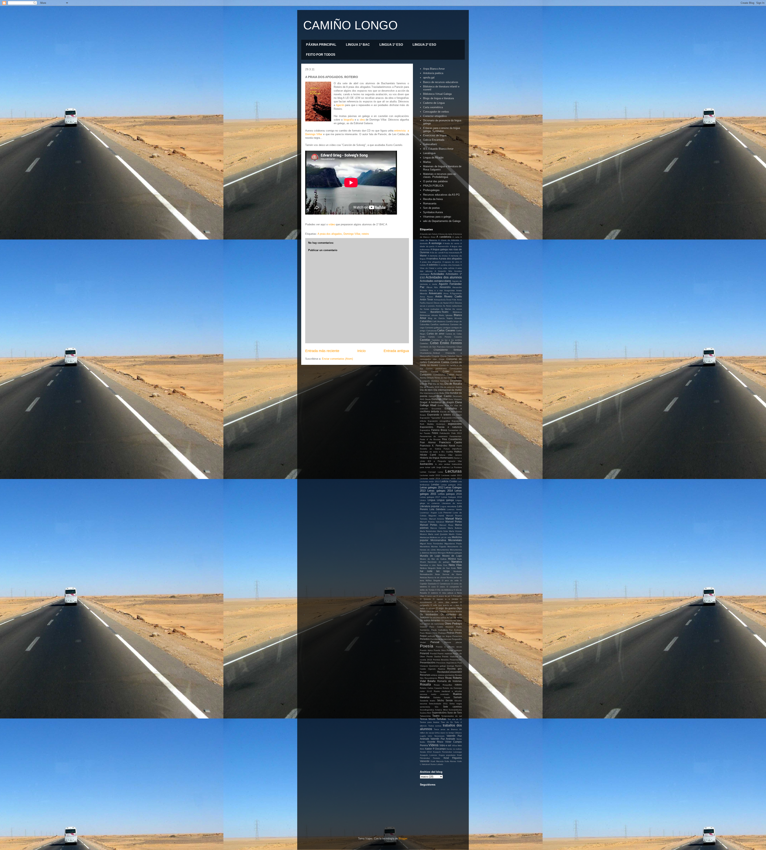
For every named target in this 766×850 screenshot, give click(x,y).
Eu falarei (457, 415)
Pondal (433, 653)
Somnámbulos (455, 710)
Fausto (427, 433)
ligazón (340, 105)
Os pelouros (447, 620)
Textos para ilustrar (429, 722)
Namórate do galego (438, 562)
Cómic (441, 359)
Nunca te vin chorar (437, 577)
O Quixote (425, 599)
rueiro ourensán (440, 694)
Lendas (435, 484)
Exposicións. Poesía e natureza (441, 427)
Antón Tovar (426, 299)
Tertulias (441, 718)
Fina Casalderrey (452, 439)
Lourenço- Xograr (428, 513)
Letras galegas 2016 (450, 494)
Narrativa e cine (428, 565)
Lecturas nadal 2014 (430, 478)
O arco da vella (450, 580)
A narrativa (432, 258)
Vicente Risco (435, 741)
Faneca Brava (439, 430)
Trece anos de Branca (446, 729)
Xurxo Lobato (436, 764)
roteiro (365, 233)
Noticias (423, 577)
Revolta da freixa (433, 199)
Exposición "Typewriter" (430, 418)
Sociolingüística (427, 710)
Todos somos (434, 726)
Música (452, 558)
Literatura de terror (452, 503)
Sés (436, 707)
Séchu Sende (445, 700)
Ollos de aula (432, 611)
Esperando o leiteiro (439, 414)
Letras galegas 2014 (440, 490)
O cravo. (441, 587)
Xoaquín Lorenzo (428, 755)
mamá (441, 516)
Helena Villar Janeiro (450, 455)
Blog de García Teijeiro (440, 318)
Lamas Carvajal (428, 472)
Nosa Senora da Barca (448, 574)
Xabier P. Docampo (435, 748)
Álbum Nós (432, 287)
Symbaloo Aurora (433, 212)
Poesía (426, 646)
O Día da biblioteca (444, 590)
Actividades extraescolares (435, 280)
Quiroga (450, 666)
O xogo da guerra (446, 608)
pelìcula (431, 636)
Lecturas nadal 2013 (451, 475)
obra (362, 119)
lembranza (424, 485)
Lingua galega (445, 500)
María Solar (442, 531)
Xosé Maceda (437, 761)
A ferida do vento (451, 243)
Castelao (425, 339)
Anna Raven (426, 297)
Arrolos (439, 306)
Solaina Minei (441, 710)
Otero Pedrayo (453, 623)
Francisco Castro (450, 442)
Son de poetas (431, 207)
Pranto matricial (444, 653)
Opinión (442, 611)
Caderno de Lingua (434, 102)
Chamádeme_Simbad (430, 353)
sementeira (425, 707)
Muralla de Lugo (430, 555)
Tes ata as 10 (455, 719)
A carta (455, 237)
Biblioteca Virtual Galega (437, 93)
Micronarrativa (438, 540)
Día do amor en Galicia (451, 387)
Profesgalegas (431, 190)
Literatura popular (429, 506)
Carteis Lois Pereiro (439, 337)
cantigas (446, 328)
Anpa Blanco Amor (434, 68)
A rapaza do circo (451, 262)
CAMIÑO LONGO (350, 25)
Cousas (434, 371)
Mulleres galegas (454, 553)
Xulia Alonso (450, 761)
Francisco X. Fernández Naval (437, 445)
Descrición (456, 380)
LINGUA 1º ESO (391, 44)
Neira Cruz (442, 565)
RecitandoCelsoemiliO (449, 672)
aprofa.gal (428, 77)
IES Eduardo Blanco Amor (438, 148)
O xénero (430, 608)
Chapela (435, 356)
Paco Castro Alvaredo (441, 627)
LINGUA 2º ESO (424, 44)
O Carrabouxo (443, 584)
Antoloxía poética (433, 73)
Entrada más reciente (322, 351)
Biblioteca (457, 312)
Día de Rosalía (453, 383)
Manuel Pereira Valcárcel (432, 522)
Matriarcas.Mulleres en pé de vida (435, 537)
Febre (435, 433)
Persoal (434, 642)
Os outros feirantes (430, 620)
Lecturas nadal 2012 (430, 475)
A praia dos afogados (330, 233)
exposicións (455, 423)
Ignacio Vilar (455, 461)
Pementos (457, 636)
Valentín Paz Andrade (442, 738)
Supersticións (439, 712)
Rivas (448, 677)
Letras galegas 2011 (451, 485)
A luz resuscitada (452, 252)
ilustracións (426, 463)
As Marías (446, 309)
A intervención (442, 246)
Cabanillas (426, 321)
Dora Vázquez (455, 399)
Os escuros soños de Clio (441, 617)
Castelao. (424, 343)
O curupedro (453, 587)
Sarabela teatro (427, 701)
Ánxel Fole (451, 300)
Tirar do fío (447, 722)
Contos (445, 362)
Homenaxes (446, 457)
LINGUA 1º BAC (358, 44)
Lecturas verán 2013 (430, 481)
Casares (458, 337)
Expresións (425, 430)
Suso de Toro (454, 712)
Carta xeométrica (433, 107)
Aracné (429, 303)
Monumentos (443, 550)
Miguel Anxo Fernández (431, 543)
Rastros (441, 669)
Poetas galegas (454, 650)
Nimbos (423, 568)
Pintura (447, 642)
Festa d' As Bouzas (430, 439)
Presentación (456, 660)
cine (435, 359)
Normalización (426, 574)
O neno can (430, 596)
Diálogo (432, 396)
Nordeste (457, 571)
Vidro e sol (445, 745)
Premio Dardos (433, 656)
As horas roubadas (429, 309)
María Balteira (455, 528)
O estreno (433, 593)
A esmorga (435, 243)
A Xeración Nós (443, 271)
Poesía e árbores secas (449, 647)
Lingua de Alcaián (433, 157)
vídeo (332, 224)
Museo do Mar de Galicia (433, 559)
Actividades (437, 273)
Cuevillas (458, 371)
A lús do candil (436, 252)
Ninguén (432, 568)
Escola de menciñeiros (451, 412)
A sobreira (432, 264)
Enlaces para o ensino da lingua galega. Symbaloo (441, 130)
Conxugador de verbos (436, 111)
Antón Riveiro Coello (448, 296)
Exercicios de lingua (434, 135)
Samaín (457, 697)
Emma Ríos (443, 405)
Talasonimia (425, 716)
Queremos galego (437, 666)
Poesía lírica (440, 650)
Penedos (425, 639)
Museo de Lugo (452, 555)
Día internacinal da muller (447, 390)
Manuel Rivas (446, 525)
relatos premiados (446, 675)
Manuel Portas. (429, 524)
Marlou (427, 161)
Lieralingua (429, 153)
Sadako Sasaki (441, 697)
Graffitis (449, 452)
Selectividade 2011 (438, 704)
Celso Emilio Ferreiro (446, 343)
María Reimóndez (428, 531)
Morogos (442, 553)
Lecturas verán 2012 (451, 478)
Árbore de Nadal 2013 (443, 303)
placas (459, 642)
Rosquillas (447, 685)
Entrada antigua (396, 351)
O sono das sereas (446, 602)
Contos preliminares (436, 368)
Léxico (423, 500)
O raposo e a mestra (445, 599)
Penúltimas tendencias (440, 639)
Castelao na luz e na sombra (447, 340)
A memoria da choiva (438, 256)
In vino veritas (442, 464)
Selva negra (455, 704)
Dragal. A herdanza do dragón (437, 402)
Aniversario (435, 293)
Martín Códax (455, 534)
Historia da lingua (429, 457)
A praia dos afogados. (430, 262)
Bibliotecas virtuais (429, 315)
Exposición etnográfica (439, 421)
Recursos (425, 675)
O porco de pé (443, 596)
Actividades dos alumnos (444, 277)
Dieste (428, 399)
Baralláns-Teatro (439, 312)
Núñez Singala (433, 580)
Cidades (451, 356)
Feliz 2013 (456, 433)
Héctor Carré (428, 454)
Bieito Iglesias (446, 315)
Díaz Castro (444, 396)
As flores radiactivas (452, 306)
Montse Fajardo (438, 546)
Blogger (403, 838)
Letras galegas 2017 (430, 497)
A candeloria (443, 236)
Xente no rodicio (454, 749)
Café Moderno (438, 321)
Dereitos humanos (440, 381)
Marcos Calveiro (438, 528)
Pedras (450, 632)
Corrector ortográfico (435, 116)
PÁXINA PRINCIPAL (321, 44)
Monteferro (425, 546)
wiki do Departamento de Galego (442, 221)
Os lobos (458, 617)
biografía (349, 119)
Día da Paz (426, 383)
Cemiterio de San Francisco (433, 347)
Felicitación (445, 433)
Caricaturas (431, 331)
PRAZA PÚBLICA (433, 185)
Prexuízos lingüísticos (446, 663)
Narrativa (456, 561)
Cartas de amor (435, 333)
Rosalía (425, 684)
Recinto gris (454, 668)
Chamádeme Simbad (448, 349)
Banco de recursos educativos (440, 82)
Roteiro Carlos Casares (431, 688)
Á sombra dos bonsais (449, 265)
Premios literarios (441, 660)
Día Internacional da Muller (432, 393)
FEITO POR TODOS (320, 54)
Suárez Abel (425, 713)
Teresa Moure (427, 719)
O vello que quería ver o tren (444, 605)
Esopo (423, 415)
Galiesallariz (430, 144)
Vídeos (433, 745)
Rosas (437, 685)
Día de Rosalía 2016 (429, 387)
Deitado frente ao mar (437, 378)
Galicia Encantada (433, 139)
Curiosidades (439, 375)
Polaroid (424, 653)
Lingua (431, 500)
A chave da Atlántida (448, 240)
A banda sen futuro (429, 234)
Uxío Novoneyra (436, 736)
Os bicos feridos (454, 611)
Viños (454, 745)
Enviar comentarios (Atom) (337, 358)
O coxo (431, 587)
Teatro (435, 715)
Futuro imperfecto (453, 449)
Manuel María (453, 518)
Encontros (436, 409)
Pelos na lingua (443, 636)
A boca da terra (445, 234)
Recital (423, 672)
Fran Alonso (428, 442)
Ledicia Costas (448, 481)
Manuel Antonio (436, 519)
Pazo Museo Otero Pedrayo (433, 633)
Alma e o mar (435, 290)
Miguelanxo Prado (453, 543)
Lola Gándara (437, 509)
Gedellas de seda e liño (432, 452)
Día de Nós (438, 384)
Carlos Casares (446, 330)
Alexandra (445, 287)
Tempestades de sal (451, 716)
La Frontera (456, 467)
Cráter (446, 371)
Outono (423, 627)
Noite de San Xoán (446, 568)
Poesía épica (426, 650)
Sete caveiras (452, 706)
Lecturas (453, 471)
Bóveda (458, 318)
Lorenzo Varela (454, 509)
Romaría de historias (449, 681)
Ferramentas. (456, 436)
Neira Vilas (455, 564)
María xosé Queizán (438, 534)
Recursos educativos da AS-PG (441, 194)
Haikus (458, 451)
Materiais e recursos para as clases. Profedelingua (439, 175)
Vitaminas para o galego (437, 216)
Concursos (434, 362)
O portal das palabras (435, 181)
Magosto (432, 516)
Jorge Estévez (443, 467)
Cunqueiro (425, 374)
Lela (460, 481)
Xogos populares (447, 755)
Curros (450, 374)
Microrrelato (455, 540)
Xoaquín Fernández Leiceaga (447, 752)
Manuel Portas (453, 521)
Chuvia (443, 356)
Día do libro (426, 390)
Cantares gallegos (433, 328)
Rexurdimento (430, 678)
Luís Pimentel (445, 513)
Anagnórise (449, 290)
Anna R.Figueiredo (452, 293)
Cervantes (451, 347)
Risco (441, 678)
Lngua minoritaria (448, 506)
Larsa (440, 472)
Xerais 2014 (426, 752)
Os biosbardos (429, 614)
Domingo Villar (352, 233)
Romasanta (429, 203)
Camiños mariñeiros (439, 324)
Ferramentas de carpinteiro (434, 436)
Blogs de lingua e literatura (438, 98)
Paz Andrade (455, 630)
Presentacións (427, 662)
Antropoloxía (440, 300)
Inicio (361, 351)
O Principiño (456, 596)
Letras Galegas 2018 (451, 497)
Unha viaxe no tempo (444, 733)
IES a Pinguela (437, 461)
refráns (434, 675)
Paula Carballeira (439, 630)
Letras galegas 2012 (431, 487)
